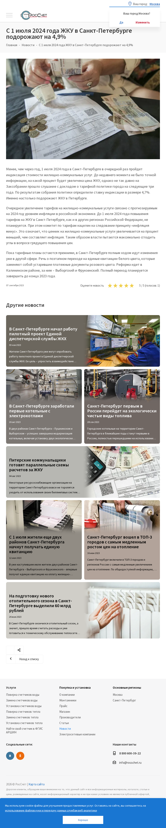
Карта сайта (37, 784)
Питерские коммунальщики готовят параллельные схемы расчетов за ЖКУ (39, 464)
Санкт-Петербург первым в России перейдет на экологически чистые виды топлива (121, 410)
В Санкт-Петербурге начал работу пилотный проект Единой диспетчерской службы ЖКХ (43, 333)
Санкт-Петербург (124, 700)
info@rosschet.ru (130, 763)
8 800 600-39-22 (130, 753)
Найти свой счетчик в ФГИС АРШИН (24, 730)
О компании (67, 695)
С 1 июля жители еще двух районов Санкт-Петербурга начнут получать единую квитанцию (36, 544)
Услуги (11, 687)
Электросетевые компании (77, 734)
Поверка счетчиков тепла (23, 712)
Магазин (64, 712)
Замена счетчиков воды (21, 700)
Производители (70, 717)
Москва (117, 695)
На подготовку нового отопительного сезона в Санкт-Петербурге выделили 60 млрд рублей (40, 603)
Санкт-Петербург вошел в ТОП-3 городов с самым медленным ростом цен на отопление (119, 542)
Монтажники (67, 700)
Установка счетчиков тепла (24, 723)
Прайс (63, 706)
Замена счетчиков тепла (22, 717)
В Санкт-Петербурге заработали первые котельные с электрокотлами (41, 410)
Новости (65, 729)
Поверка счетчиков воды (22, 695)
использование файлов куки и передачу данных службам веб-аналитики (51, 810)
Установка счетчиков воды (24, 706)
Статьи (64, 723)
